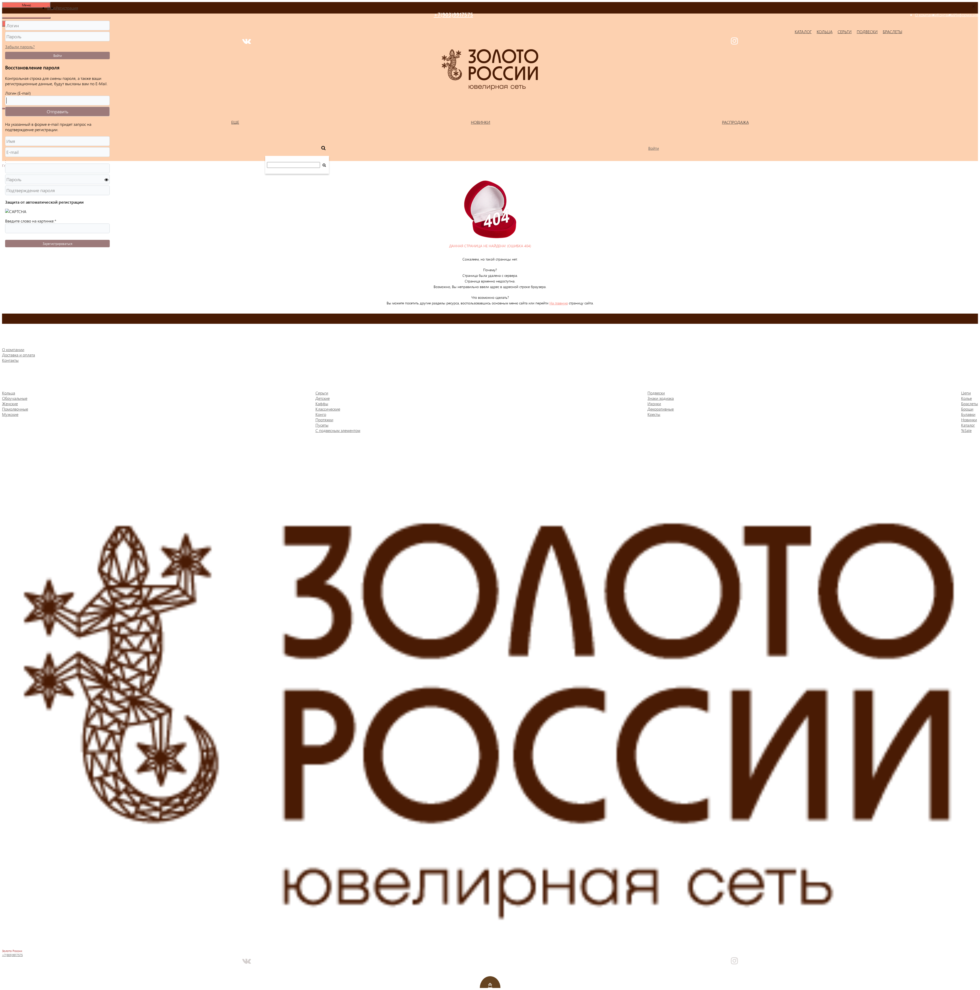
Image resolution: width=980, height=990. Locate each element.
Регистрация (67, 7)
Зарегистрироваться (57, 243)
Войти (57, 55)
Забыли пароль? (20, 46)
